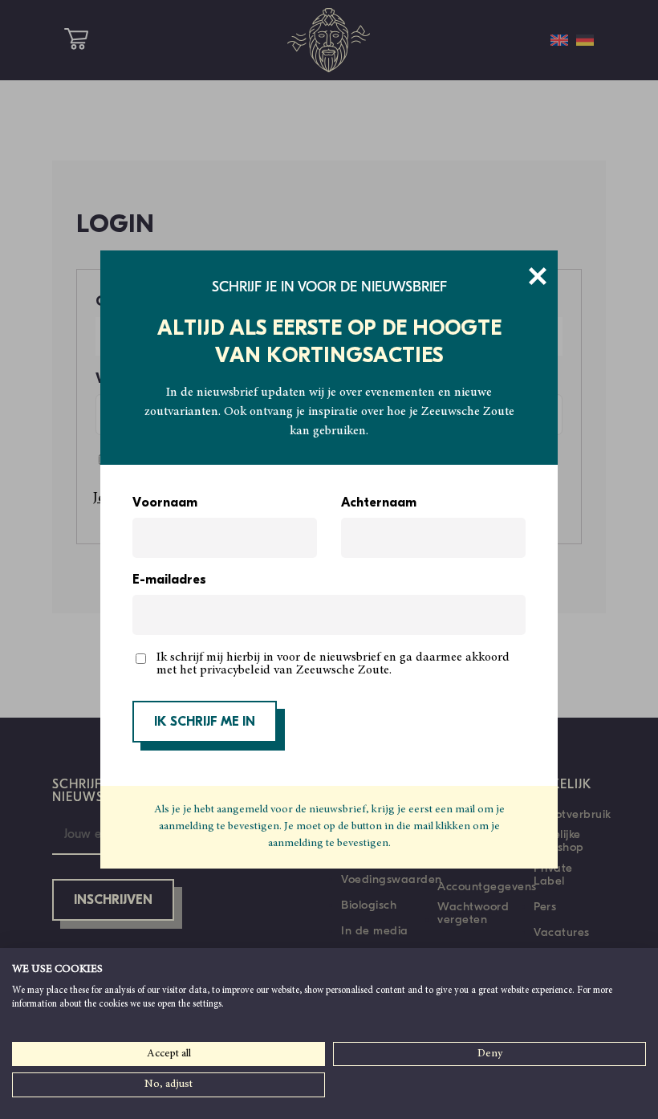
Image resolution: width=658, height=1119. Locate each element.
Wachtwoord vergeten (473, 913)
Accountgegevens (487, 886)
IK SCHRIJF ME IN (204, 722)
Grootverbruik (572, 814)
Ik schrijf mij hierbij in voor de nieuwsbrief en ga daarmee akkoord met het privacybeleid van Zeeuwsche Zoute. (333, 664)
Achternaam (378, 503)
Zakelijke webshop (559, 840)
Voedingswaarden (391, 879)
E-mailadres (169, 580)
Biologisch (368, 904)
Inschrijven (113, 900)
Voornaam (164, 503)
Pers (545, 906)
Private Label (553, 874)
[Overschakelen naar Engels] (559, 40)
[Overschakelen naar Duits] (585, 40)
